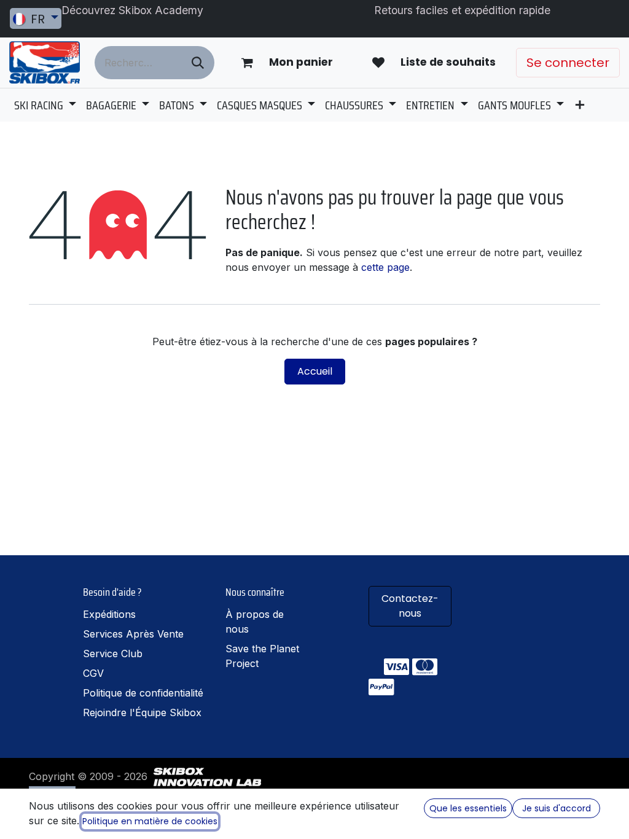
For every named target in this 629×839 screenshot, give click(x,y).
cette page (385, 267)
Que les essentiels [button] (468, 808)
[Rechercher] (197, 62)
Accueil (314, 371)
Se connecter (567, 62)
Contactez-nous (410, 605)
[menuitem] (45, 105)
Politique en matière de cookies (149, 821)
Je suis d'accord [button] (556, 808)
